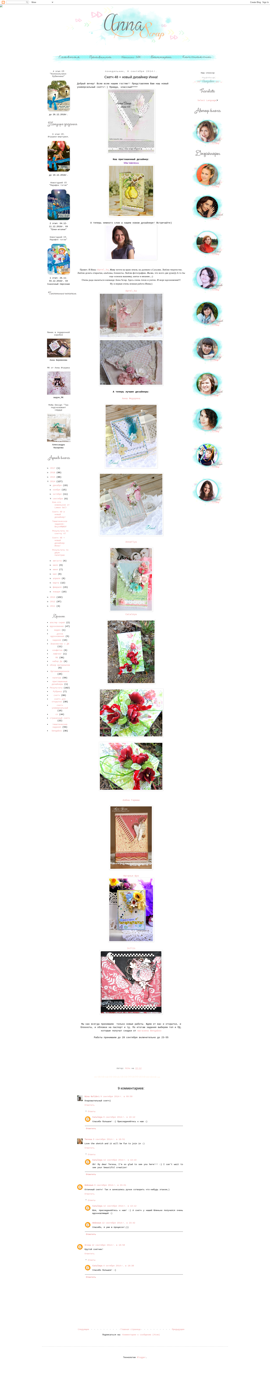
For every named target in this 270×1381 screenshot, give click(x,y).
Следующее (83, 1329)
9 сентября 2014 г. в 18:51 (109, 1139)
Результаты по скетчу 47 (60, 532)
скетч (57, 695)
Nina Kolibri (92, 1096)
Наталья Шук (131, 876)
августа (58, 561)
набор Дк (57, 661)
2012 (53, 601)
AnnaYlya (131, 542)
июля (56, 565)
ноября (57, 489)
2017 (53, 468)
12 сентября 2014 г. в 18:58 (108, 1245)
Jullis (131, 948)
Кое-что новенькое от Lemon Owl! (61, 505)
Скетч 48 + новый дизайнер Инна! (58, 542)
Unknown (89, 1185)
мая (55, 574)
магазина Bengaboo (149, 1030)
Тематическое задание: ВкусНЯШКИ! (59, 524)
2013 (53, 597)
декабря (58, 485)
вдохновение (57, 626)
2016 (53, 472)
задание (56, 640)
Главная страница (130, 1329)
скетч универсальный (60, 706)
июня (56, 569)
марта (56, 583)
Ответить (90, 1105)
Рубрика (57, 691)
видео (57, 630)
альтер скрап (57, 622)
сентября (58, 498)
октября (58, 494)
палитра (56, 678)
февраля (58, 587)
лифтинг (57, 654)
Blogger (141, 1357)
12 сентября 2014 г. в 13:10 (119, 1160)
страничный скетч (60, 718)
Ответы (91, 1111)
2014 (53, 481)
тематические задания (59, 725)
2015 (53, 477)
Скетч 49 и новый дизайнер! (59, 514)
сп (56, 714)
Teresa (88, 1139)
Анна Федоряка (131, 398)
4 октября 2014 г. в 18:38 (118, 1265)
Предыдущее (178, 1329)
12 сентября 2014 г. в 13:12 (119, 1206)
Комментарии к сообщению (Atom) (141, 1334)
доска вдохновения (57, 635)
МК (56, 657)
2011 (53, 606)
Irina (88, 1245)
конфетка (57, 650)
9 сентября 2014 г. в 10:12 (119, 1117)
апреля (57, 578)
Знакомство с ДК (59, 644)
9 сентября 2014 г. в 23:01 (110, 1185)
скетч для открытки (58, 700)
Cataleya (131, 614)
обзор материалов (60, 665)
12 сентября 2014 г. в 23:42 (118, 1223)
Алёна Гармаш (131, 800)
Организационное (59, 671)
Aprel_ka (103, 269)
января (57, 591)
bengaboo (57, 731)
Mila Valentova (131, 163)
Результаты (56, 688)
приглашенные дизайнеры (59, 682)
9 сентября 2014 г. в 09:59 (116, 1096)
